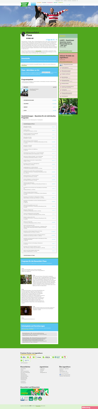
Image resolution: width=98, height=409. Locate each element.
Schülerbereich (74, 0)
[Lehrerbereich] (77, 1)
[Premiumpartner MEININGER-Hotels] (29, 357)
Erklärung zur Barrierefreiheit (65, 374)
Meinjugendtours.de (43, 372)
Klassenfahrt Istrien (24, 378)
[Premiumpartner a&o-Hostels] (23, 357)
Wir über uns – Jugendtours (64, 368)
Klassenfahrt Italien (24, 377)
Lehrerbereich (69, 0)
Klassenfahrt (38, 405)
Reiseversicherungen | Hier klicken (27, 329)
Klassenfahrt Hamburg (24, 376)
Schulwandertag (23, 379)
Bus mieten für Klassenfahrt (25, 372)
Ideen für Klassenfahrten (25, 371)
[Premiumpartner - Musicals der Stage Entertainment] (64, 357)
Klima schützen (24, 393)
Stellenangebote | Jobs (63, 371)
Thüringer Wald (38, 50)
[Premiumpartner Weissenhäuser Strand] (25, 360)
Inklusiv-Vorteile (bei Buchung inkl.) (66, 61)
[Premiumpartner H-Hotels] (37, 357)
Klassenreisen (23, 373)
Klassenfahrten (24, 65)
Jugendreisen (42, 368)
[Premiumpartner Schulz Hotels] (47, 357)
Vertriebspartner (23, 382)
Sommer (41, 371)
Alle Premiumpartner (24, 362)
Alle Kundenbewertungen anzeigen (66, 50)
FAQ (65, 0)
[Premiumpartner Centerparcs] (56, 357)
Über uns (62, 0)
